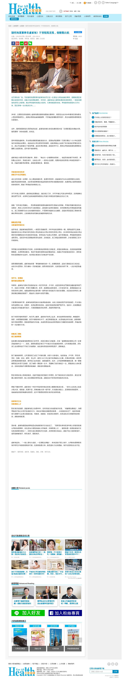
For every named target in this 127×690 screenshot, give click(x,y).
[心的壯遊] (55, 637)
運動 (37, 452)
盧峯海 (27, 452)
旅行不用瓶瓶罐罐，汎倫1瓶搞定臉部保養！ (19, 573)
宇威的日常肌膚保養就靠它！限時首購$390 (37, 573)
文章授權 (53, 664)
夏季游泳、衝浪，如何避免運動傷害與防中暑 (110, 159)
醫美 (71, 11)
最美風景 (54, 626)
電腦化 (32, 452)
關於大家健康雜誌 (14, 664)
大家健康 (25, 8)
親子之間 (68, 16)
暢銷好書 (18, 626)
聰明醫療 (21, 16)
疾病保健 (11, 16)
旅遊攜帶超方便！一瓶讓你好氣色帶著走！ (37, 553)
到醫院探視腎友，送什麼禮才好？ (106, 136)
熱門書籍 (71, 626)
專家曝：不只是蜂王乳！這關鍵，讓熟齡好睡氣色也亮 (55, 553)
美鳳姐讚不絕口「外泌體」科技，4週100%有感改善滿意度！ (55, 573)
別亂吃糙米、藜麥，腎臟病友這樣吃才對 (108, 122)
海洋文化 (47, 452)
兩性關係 (59, 16)
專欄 (105, 16)
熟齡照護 (78, 16)
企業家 (22, 26)
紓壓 (41, 452)
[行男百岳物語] (20, 637)
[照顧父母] (38, 637)
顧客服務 (26, 664)
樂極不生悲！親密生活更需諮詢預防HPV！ (73, 553)
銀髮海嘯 (36, 626)
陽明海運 (20, 452)
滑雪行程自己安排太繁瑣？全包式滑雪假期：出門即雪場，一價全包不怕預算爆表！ (73, 573)
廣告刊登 (44, 664)
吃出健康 (30, 16)
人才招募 (62, 664)
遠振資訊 (116, 677)
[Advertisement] (28, 469)
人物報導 (87, 16)
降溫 (79, 11)
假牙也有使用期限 (101, 126)
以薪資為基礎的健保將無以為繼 (105, 145)
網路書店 (14, 19)
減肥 (75, 11)
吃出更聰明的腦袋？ (101, 131)
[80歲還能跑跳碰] (73, 637)
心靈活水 (40, 16)
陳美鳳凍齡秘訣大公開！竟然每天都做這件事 (19, 553)
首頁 (9, 26)
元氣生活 (49, 16)
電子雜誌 (35, 664)
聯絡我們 (71, 664)
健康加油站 (97, 16)
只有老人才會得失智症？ (103, 117)
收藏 (76, 38)
